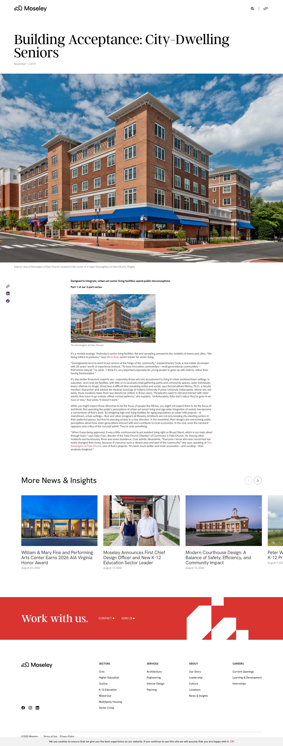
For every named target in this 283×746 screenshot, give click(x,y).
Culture (193, 683)
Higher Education (109, 677)
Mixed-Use (105, 695)
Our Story (195, 671)
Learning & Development (247, 677)
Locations (195, 689)
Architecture (154, 671)
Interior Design (155, 683)
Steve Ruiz (113, 357)
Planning (152, 689)
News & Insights (198, 695)
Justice (103, 683)
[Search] (252, 8)
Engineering (154, 677)
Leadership (195, 677)
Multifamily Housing (110, 702)
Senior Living (106, 707)
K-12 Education (108, 689)
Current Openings (243, 671)
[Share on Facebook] (8, 301)
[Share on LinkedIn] (8, 294)
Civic (102, 671)
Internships (239, 683)
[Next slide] (258, 480)
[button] (265, 8)
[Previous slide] (249, 480)
